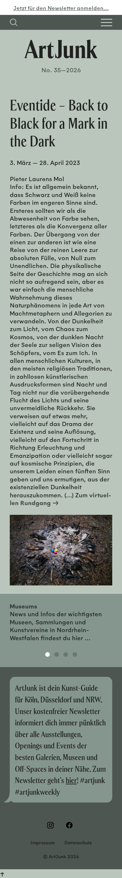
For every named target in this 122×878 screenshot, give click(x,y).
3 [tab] (65, 654)
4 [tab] (75, 654)
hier (71, 780)
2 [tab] (56, 654)
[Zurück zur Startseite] (61, 49)
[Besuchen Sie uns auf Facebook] (70, 825)
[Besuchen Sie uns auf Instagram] (51, 825)
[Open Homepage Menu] (106, 22)
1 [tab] (47, 654)
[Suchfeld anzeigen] (14, 22)
